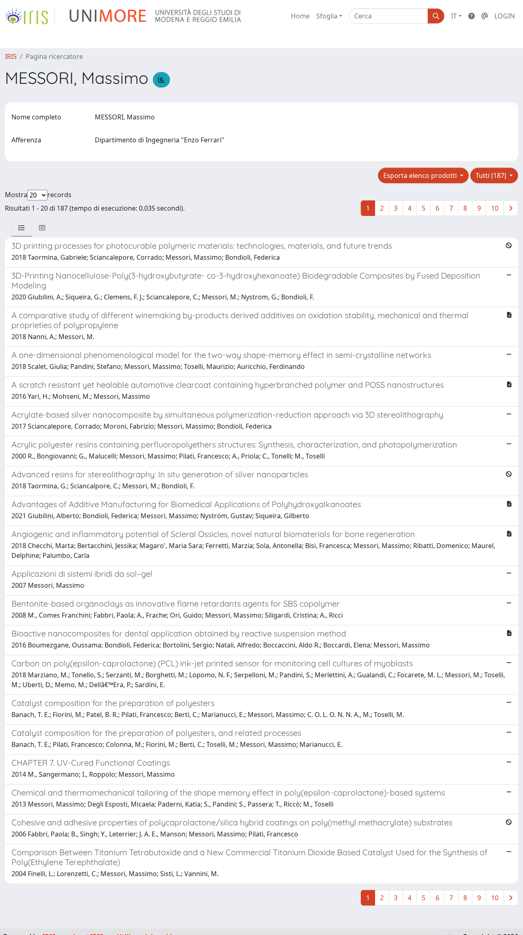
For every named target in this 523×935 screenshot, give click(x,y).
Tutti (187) (492, 175)
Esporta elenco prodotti (420, 175)
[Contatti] (484, 16)
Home (300, 15)
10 (494, 208)
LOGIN (504, 15)
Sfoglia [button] (326, 15)
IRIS (11, 56)
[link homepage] (30, 16)
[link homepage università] (155, 16)
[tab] (21, 227)
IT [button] (454, 15)
